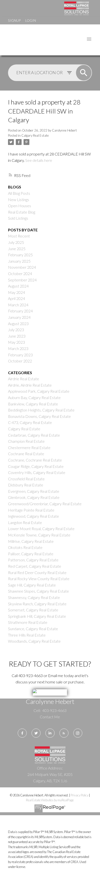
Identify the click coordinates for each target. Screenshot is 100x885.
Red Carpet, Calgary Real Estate (34, 566)
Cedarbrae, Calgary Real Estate (34, 435)
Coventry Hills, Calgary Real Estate (36, 472)
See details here (38, 160)
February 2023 (20, 354)
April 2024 (16, 298)
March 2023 (18, 348)
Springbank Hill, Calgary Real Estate (37, 616)
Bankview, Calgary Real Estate (33, 403)
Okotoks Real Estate (25, 547)
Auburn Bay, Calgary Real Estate (34, 397)
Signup (14, 20)
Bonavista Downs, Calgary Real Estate (39, 416)
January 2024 (19, 317)
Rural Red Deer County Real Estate (37, 572)
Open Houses (19, 205)
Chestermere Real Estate (29, 447)
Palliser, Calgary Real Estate (30, 553)
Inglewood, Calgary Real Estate (33, 516)
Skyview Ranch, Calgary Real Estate (37, 603)
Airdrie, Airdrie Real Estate (30, 385)
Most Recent (19, 236)
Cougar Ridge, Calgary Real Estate (36, 466)
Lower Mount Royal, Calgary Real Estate (41, 528)
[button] (22, 733)
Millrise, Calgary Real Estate (31, 541)
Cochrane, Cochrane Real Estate (35, 460)
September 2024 (22, 280)
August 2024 (18, 286)
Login (30, 20)
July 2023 (16, 329)
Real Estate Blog (21, 212)
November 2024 (22, 267)
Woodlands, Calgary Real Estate (34, 641)
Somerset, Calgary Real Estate (33, 609)
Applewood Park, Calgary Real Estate (38, 391)
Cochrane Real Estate (26, 453)
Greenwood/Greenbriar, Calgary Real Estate (45, 503)
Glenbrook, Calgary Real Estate (33, 497)
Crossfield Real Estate (26, 478)
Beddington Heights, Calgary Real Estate (41, 410)
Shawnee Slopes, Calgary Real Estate (38, 591)
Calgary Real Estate (35, 135)
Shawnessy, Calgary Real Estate (34, 597)
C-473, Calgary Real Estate (30, 422)
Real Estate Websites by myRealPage (50, 800)
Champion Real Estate (26, 441)
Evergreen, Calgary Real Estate (33, 491)
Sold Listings (18, 218)
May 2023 (16, 342)
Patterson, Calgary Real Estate (33, 559)
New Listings (18, 199)
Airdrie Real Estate (23, 378)
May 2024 (16, 292)
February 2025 (20, 254)
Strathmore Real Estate (27, 622)
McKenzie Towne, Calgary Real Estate (39, 535)
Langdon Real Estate (25, 522)
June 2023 (16, 336)
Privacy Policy (79, 795)
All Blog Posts (19, 193)
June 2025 (16, 248)
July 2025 (16, 242)
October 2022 (20, 361)
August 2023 (18, 323)
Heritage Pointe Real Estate (31, 510)
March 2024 (18, 304)
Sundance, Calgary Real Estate (33, 628)
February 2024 (20, 311)
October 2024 (20, 273)
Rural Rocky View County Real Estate (38, 578)
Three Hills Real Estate (27, 635)
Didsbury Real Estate (25, 485)
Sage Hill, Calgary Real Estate (32, 585)
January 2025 (19, 261)
